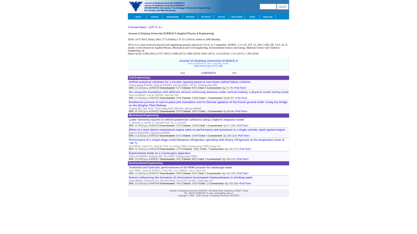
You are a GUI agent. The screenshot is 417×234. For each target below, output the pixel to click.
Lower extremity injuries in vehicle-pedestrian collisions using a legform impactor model (186, 119)
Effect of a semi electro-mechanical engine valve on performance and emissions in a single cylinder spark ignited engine (207, 129)
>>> (226, 73)
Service (221, 17)
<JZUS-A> (155, 27)
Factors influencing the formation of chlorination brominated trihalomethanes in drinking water (190, 177)
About (252, 17)
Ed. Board (205, 17)
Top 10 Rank (237, 17)
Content (154, 17)
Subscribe (268, 17)
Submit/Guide (172, 17)
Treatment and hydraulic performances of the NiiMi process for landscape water (180, 167)
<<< (190, 73)
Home (138, 17)
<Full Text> (239, 87)
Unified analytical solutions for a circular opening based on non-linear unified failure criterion (189, 82)
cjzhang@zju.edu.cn (223, 193)
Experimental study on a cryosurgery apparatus (159, 153)
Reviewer (190, 17)
